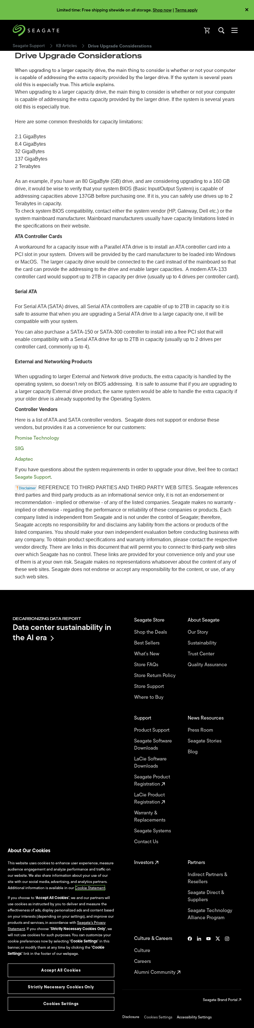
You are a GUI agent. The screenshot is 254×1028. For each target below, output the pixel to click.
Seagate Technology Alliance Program (210, 914)
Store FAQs (147, 664)
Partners (197, 862)
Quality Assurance (208, 664)
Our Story (198, 632)
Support (143, 718)
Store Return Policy (155, 675)
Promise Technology (37, 438)
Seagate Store (150, 620)
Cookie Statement (90, 888)
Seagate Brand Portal (221, 999)
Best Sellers (147, 643)
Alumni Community (155, 972)
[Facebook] (190, 955)
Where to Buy (149, 697)
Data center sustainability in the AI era (62, 632)
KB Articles (66, 45)
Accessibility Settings (194, 1017)
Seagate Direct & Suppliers (206, 896)
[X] (218, 955)
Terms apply (186, 10)
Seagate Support (29, 45)
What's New (147, 654)
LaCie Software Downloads (150, 762)
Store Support (149, 686)
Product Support (152, 730)
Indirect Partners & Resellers (207, 878)
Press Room (201, 730)
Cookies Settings (158, 1017)
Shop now (162, 10)
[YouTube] (208, 955)
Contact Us (147, 841)
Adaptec (24, 459)
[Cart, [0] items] (207, 30)
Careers (143, 961)
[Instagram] (227, 955)
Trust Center (202, 654)
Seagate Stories (205, 741)
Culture (142, 950)
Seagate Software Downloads (153, 745)
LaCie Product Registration (149, 798)
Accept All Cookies (61, 970)
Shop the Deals (151, 632)
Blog (193, 751)
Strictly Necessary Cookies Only (61, 987)
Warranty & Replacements (150, 816)
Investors (144, 862)
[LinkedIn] (199, 955)
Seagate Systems (153, 831)
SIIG (19, 449)
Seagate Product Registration (152, 780)
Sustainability (203, 643)
